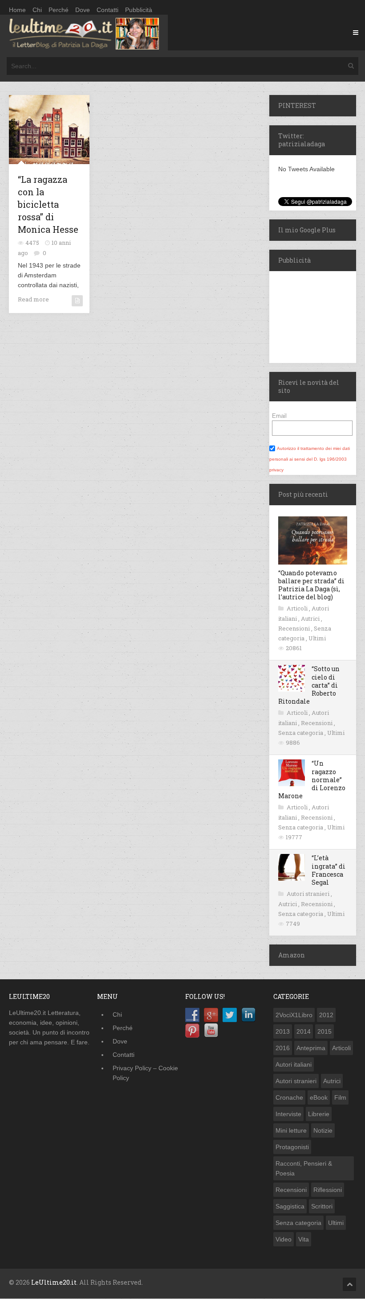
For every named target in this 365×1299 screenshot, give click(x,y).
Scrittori (322, 1206)
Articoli (298, 608)
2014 (303, 1031)
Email (279, 415)
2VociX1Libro (294, 1015)
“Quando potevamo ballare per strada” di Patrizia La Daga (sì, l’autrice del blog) (311, 585)
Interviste (288, 1114)
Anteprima (310, 1048)
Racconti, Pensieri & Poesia (304, 1168)
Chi (37, 9)
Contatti (107, 9)
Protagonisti (292, 1147)
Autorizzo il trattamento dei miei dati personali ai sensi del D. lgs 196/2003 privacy (309, 459)
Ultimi (317, 638)
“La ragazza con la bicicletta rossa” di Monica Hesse (48, 204)
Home (17, 9)
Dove (82, 9)
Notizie (323, 1130)
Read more (33, 299)
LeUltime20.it (54, 1282)
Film (340, 1097)
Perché (59, 9)
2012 (326, 1015)
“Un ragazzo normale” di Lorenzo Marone (311, 779)
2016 (283, 1048)
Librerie (318, 1114)
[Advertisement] (317, 315)
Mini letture (291, 1130)
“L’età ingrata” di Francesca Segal (328, 870)
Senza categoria (301, 733)
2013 (283, 1031)
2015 (324, 1031)
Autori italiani (294, 1064)
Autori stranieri (309, 894)
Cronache (289, 1097)
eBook (319, 1097)
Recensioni (294, 628)
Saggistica (290, 1206)
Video (284, 1239)
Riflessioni (327, 1189)
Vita (303, 1239)
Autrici (311, 618)
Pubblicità (138, 9)
